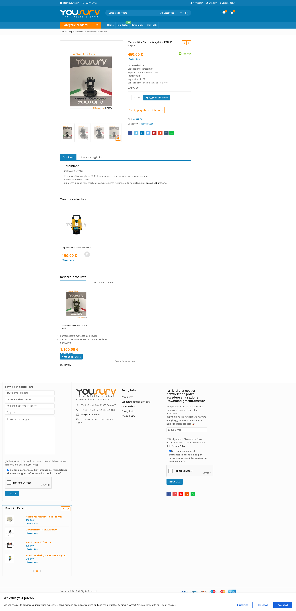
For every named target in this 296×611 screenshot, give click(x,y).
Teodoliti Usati (146, 123)
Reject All (263, 604)
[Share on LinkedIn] (142, 133)
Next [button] (117, 80)
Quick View (78, 247)
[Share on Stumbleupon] (160, 133)
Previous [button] (65, 80)
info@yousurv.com (90, 414)
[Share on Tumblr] (166, 133)
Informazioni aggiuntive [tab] (91, 157)
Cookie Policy (128, 415)
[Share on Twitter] (136, 133)
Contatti (152, 24)
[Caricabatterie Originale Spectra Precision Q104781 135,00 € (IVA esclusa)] (188, 42)
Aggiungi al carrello (158, 97)
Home (110, 24)
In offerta (123, 24)
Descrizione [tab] (68, 157)
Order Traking (128, 406)
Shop (70, 31)
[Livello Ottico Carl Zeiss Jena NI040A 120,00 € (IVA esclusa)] (184, 42)
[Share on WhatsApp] (171, 133)
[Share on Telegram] (148, 133)
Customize (242, 604)
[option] (91, 80)
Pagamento (127, 396)
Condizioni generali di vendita (135, 401)
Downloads (137, 24)
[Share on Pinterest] (154, 133)
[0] (224, 12)
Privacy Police (31, 464)
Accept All (283, 604)
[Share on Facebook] (130, 133)
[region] (148, 602)
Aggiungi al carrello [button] (87, 254)
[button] (120, 140)
